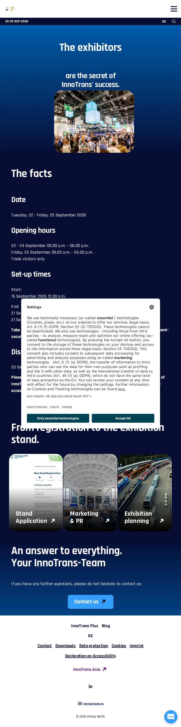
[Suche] (174, 21)
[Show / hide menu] (174, 9)
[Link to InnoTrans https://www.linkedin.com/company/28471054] (90, 687)
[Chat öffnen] (170, 716)
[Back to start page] (7, 8)
